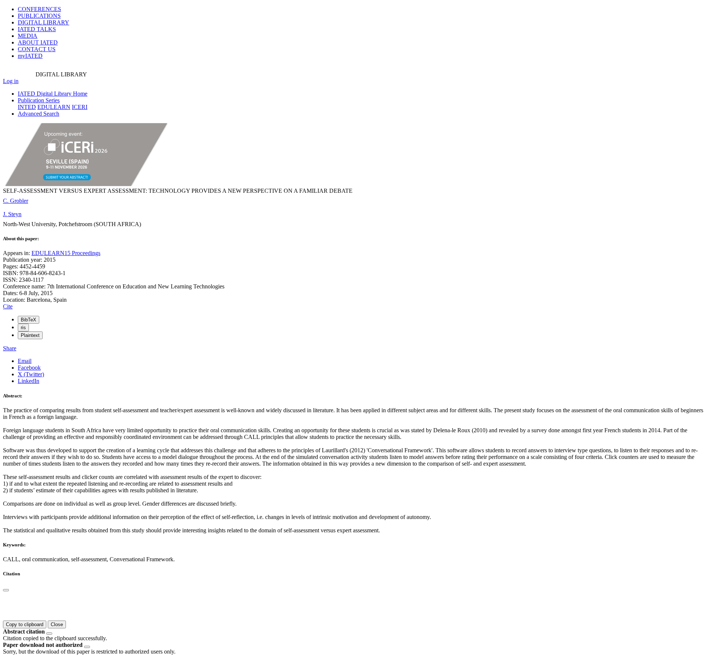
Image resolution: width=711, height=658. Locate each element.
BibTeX (28, 320)
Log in (11, 81)
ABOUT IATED (38, 42)
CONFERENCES (39, 9)
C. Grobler (15, 201)
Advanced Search (38, 113)
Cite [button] (8, 306)
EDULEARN (53, 107)
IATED (37, 29)
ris (23, 327)
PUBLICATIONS (39, 16)
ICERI (79, 107)
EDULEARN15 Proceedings (65, 253)
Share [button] (9, 348)
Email (24, 361)
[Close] (6, 590)
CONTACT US (37, 49)
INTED (27, 107)
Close (57, 624)
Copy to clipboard (24, 624)
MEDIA (27, 36)
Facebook (29, 367)
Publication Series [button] (39, 100)
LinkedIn (28, 381)
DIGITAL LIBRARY (43, 22)
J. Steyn (12, 214)
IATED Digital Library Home (52, 93)
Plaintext (30, 335)
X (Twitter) (31, 374)
